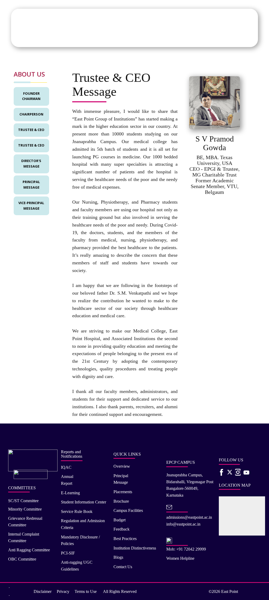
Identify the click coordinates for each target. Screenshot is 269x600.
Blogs (118, 557)
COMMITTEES (22, 488)
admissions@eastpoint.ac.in (189, 517)
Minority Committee (25, 509)
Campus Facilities (128, 510)
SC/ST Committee (23, 500)
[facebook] (221, 472)
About (17, 38)
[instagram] (238, 472)
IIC (221, 38)
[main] (58, 23)
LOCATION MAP (235, 485)
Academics (34, 38)
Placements (127, 38)
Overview (121, 466)
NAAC (197, 38)
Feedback (121, 529)
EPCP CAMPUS (180, 462)
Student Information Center (83, 502)
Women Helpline (180, 558)
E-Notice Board (239, 38)
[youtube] (245, 472)
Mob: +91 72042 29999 (186, 549)
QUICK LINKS (127, 454)
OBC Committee (22, 559)
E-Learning (70, 493)
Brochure (121, 501)
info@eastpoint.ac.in (183, 524)
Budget (119, 520)
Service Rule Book (76, 511)
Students (54, 38)
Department (88, 38)
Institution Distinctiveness (134, 548)
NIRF (210, 38)
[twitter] (229, 472)
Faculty (70, 38)
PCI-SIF (68, 553)
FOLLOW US (231, 460)
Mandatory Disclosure (157, 38)
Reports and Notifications (71, 454)
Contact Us (122, 566)
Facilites (108, 38)
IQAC (184, 38)
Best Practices (125, 538)
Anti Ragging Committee (29, 550)
